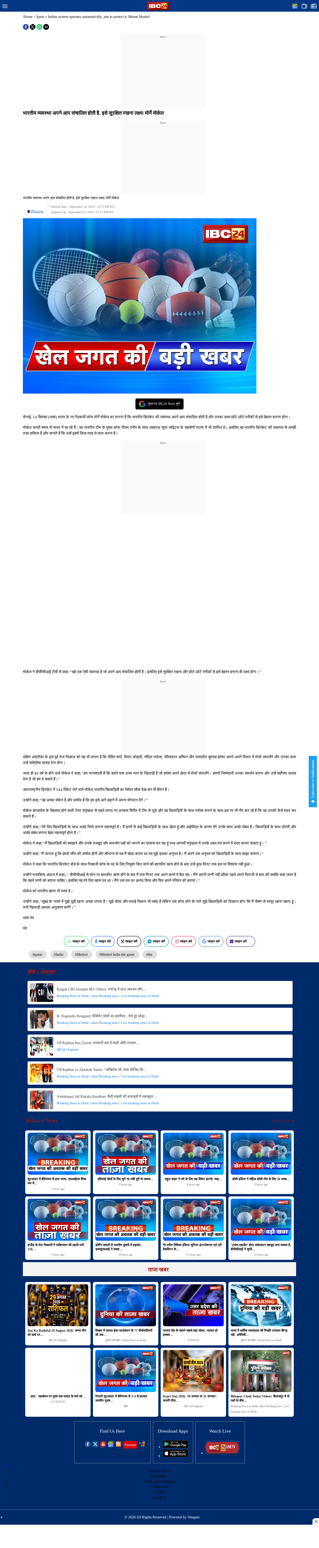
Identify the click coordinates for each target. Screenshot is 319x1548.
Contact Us (159, 1487)
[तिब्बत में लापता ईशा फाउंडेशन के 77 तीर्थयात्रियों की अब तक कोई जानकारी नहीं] (125, 1305)
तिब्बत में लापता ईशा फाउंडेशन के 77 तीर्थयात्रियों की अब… (123, 1333)
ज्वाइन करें (78, 941)
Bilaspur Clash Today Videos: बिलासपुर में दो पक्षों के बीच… (260, 1398)
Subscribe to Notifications (313, 779)
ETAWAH (193, 1340)
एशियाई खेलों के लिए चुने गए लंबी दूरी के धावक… (126, 1179)
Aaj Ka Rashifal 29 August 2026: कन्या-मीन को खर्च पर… (57, 1333)
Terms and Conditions (159, 1481)
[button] (4, 6)
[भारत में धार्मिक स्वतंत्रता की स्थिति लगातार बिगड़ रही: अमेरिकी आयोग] (261, 1305)
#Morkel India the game (117, 954)
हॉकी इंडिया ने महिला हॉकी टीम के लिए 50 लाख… (261, 1179)
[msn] (142, 1446)
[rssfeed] (118, 1446)
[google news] (111, 1446)
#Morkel (82, 954)
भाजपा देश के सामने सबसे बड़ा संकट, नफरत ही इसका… (190, 1333)
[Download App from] (175, 1447)
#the (149, 954)
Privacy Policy (159, 1471)
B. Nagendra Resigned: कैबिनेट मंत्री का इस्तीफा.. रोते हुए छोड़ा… (103, 1016)
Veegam (193, 1517)
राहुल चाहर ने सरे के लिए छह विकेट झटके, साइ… (193, 1179)
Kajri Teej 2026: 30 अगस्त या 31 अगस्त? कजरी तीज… (189, 1398)
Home (27, 17)
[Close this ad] (315, 1521)
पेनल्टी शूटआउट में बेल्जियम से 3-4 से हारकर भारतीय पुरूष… (121, 1398)
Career (159, 1492)
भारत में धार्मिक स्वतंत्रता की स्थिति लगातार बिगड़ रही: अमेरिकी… (259, 1333)
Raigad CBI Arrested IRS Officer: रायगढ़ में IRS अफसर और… (101, 989)
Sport (40, 17)
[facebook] (88, 1446)
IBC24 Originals (67, 1049)
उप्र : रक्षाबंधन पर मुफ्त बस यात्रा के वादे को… (57, 1396)
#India (59, 954)
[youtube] (103, 1446)
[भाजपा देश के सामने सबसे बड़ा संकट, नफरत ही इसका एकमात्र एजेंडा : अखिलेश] (193, 1305)
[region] (163, 68)
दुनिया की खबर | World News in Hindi (125, 1340)
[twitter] (95, 1446)
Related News (42, 1120)
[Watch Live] (222, 1453)
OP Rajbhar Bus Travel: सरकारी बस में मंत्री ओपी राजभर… (98, 1043)
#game (37, 954)
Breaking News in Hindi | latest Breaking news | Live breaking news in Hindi (108, 996)
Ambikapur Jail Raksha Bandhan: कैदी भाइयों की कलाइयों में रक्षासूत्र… (107, 1096)
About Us (159, 1498)
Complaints (158, 1476)
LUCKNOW (58, 1401)
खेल (126, 1406)
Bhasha (37, 211)
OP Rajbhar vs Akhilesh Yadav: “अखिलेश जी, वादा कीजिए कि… (102, 1070)
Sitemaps (130, 1445)
